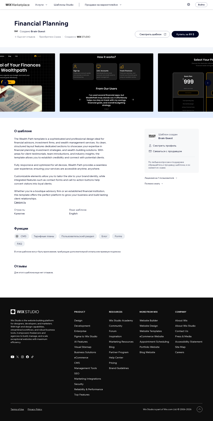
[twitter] (17, 357)
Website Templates (151, 331)
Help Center (116, 357)
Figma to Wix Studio (85, 336)
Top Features (82, 394)
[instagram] (22, 357)
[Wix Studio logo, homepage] (25, 312)
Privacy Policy (35, 409)
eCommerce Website (152, 336)
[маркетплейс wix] (18, 5)
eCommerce (81, 357)
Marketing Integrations (87, 378)
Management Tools (85, 368)
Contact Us (181, 331)
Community (115, 325)
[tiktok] (32, 357)
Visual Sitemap (82, 346)
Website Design (149, 325)
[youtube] (12, 357)
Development (82, 325)
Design (78, 320)
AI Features (81, 341)
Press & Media (183, 336)
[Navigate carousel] (5, 83)
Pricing (113, 362)
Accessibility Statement (188, 341)
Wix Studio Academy (121, 320)
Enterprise (80, 331)
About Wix (181, 320)
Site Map (180, 346)
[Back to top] (199, 409)
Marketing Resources (121, 341)
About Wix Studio (185, 325)
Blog (111, 346)
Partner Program (118, 352)
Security (79, 384)
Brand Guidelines (119, 368)
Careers (179, 352)
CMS (77, 362)
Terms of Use (17, 409)
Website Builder (149, 320)
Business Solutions (85, 352)
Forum (112, 331)
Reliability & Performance (88, 389)
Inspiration (115, 336)
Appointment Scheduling (154, 341)
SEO (76, 373)
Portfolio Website (150, 346)
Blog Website (147, 352)
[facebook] (27, 357)
